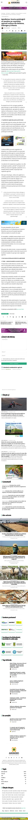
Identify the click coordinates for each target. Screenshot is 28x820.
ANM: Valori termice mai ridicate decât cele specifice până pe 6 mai (21, 323)
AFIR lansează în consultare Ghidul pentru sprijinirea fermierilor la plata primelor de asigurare (14, 558)
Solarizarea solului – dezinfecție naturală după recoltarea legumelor (18, 699)
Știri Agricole (8, 13)
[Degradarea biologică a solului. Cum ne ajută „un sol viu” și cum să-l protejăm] (5, 675)
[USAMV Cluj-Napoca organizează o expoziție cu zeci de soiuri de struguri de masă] (5, 738)
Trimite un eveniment (16, 369)
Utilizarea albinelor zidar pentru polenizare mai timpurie (18, 707)
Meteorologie (12, 313)
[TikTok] (14, 757)
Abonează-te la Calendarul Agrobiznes (9, 389)
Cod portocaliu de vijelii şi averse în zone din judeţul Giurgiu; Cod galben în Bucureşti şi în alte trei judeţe (14, 455)
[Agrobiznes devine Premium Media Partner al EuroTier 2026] (5, 721)
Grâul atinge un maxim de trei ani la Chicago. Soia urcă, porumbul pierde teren (14, 606)
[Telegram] (21, 30)
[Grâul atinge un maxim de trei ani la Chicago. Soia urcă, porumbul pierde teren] (14, 597)
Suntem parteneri (9, 617)
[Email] (18, 30)
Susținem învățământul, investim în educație (11, 638)
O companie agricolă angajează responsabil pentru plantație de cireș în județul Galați (17, 728)
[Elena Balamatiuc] (2, 28)
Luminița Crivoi (14, 676)
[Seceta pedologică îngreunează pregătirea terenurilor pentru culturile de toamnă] (14, 404)
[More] (24, 30)
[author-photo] (11, 669)
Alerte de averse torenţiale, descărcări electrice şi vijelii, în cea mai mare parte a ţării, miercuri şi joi (13, 443)
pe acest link (20, 309)
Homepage (3, 13)
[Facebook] (6, 30)
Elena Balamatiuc (15, 693)
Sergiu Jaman (14, 721)
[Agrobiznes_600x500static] (7, 141)
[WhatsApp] (15, 30)
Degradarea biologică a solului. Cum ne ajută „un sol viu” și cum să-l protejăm (17, 674)
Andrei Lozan (14, 709)
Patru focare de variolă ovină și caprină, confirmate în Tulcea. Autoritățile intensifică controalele (14, 583)
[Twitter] (16, 757)
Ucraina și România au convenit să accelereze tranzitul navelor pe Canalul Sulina (14, 534)
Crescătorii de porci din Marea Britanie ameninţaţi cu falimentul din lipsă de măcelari (18, 691)
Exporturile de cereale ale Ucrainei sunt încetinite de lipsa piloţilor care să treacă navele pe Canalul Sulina (13, 497)
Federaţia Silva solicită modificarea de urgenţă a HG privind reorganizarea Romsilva (14, 487)
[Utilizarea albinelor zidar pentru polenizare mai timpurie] (5, 709)
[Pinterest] (9, 30)
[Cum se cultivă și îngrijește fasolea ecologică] (5, 683)
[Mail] (11, 757)
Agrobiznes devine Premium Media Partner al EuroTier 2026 (18, 719)
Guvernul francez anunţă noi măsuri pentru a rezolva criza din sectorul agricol (7, 323)
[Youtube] (22, 757)
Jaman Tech (23, 808)
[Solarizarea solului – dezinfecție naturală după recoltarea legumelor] (5, 700)
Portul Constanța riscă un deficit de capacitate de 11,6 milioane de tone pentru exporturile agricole (14, 503)
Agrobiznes (14, 731)
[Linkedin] (12, 30)
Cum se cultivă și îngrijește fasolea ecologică (16, 681)
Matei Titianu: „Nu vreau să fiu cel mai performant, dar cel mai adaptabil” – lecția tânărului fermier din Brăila (18, 665)
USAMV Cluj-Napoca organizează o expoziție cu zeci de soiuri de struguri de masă (18, 737)
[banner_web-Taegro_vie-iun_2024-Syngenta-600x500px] (14, 429)
